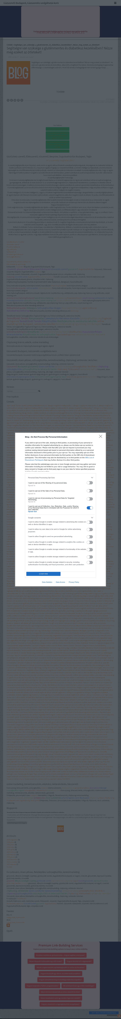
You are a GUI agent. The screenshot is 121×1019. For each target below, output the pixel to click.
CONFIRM (43, 574)
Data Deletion (47, 582)
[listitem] (60, 477)
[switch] (90, 482)
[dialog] (60, 509)
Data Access (60, 582)
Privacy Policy (74, 582)
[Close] (101, 437)
